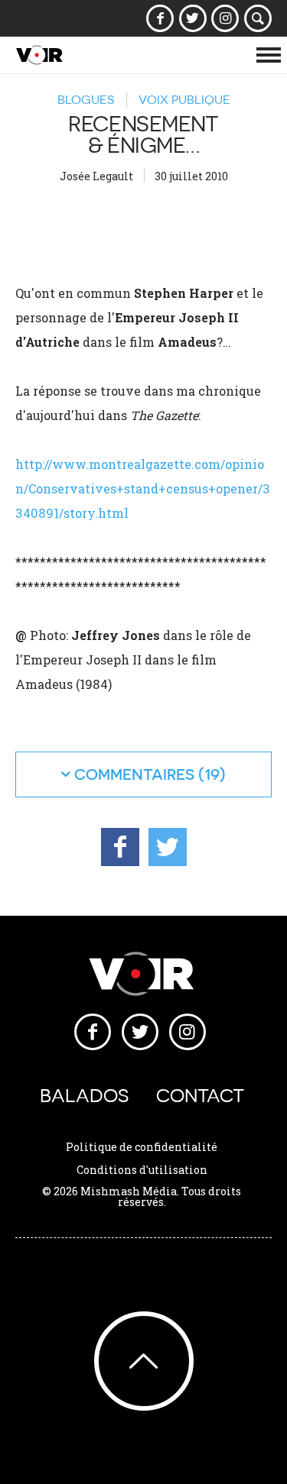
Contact (200, 1096)
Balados (84, 1096)
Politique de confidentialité (141, 1147)
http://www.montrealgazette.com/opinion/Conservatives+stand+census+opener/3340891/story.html (142, 488)
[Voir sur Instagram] (225, 18)
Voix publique (184, 99)
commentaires (134, 774)
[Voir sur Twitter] (192, 18)
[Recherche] (258, 18)
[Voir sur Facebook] (160, 18)
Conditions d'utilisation (142, 1169)
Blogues (85, 99)
